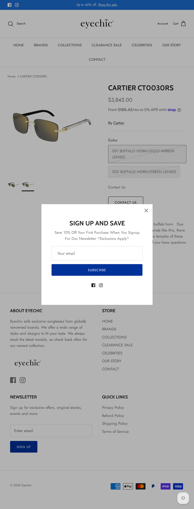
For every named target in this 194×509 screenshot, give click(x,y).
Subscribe (97, 270)
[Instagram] (101, 285)
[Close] (146, 210)
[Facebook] (93, 285)
